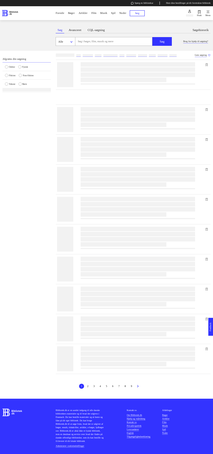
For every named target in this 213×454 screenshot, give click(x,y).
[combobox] (113, 41)
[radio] (11, 67)
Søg (162, 41)
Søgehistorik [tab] (201, 30)
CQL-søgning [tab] (96, 30)
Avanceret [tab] (75, 30)
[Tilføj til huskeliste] (206, 64)
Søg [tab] (60, 30)
